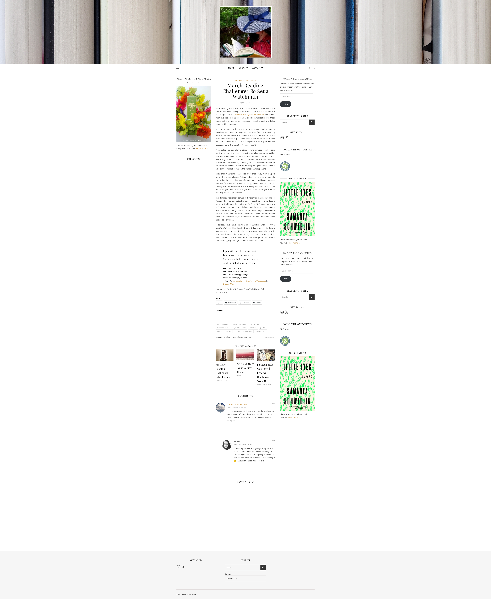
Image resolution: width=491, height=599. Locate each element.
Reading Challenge (245, 81)
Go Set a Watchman (239, 324)
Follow (285, 104)
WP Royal (192, 594)
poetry (262, 328)
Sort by (228, 574)
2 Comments (270, 337)
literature (253, 328)
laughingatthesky (237, 404)
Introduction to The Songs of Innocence (249, 281)
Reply (272, 403)
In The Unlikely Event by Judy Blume (245, 368)
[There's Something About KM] (245, 32)
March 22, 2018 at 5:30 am (236, 407)
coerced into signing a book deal (249, 114)
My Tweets (285, 154)
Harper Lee (254, 324)
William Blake (229, 284)
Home (231, 67)
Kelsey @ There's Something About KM (234, 337)
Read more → (202, 148)
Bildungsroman (222, 324)
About (256, 67)
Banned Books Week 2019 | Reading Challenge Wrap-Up (265, 373)
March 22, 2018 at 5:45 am (243, 444)
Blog (242, 67)
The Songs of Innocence (243, 331)
